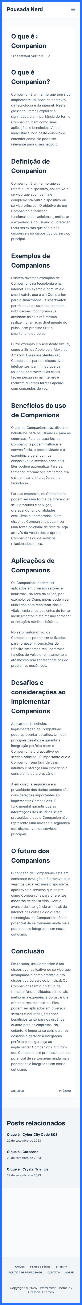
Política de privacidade (25, 1272)
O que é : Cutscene (22, 1152)
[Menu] (73, 9)
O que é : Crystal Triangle (28, 1169)
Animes (20, 1266)
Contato (54, 1272)
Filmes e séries (40, 1266)
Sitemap (61, 1266)
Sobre (69, 1272)
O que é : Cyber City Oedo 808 (32, 1134)
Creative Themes (41, 1292)
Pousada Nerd (25, 9)
